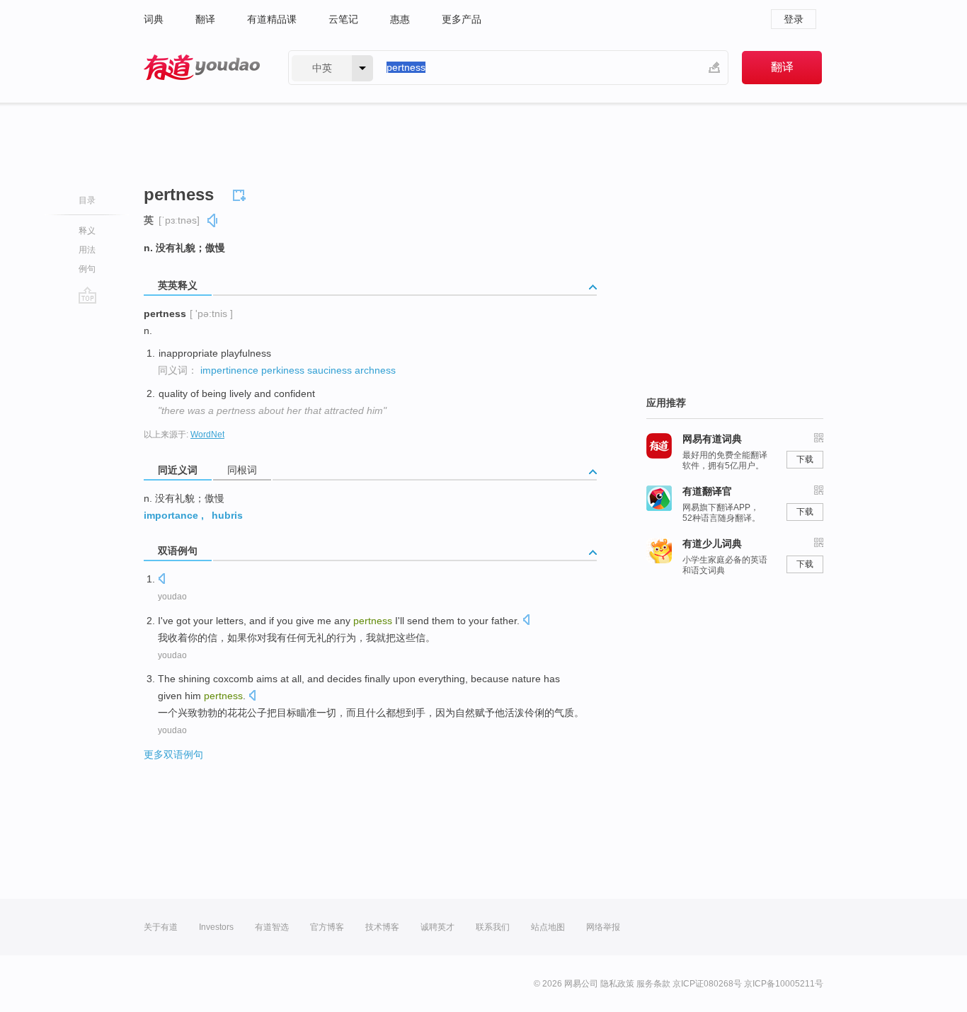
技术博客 (382, 927)
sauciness (329, 370)
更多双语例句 (173, 754)
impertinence (229, 370)
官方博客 (327, 927)
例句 (87, 269)
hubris (227, 515)
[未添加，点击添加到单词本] (241, 193)
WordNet (207, 434)
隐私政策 (617, 984)
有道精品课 (272, 19)
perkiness (282, 370)
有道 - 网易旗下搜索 (202, 67)
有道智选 (272, 927)
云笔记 (343, 19)
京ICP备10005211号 (783, 984)
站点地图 (548, 927)
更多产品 (461, 19)
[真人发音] (213, 220)
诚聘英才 (437, 927)
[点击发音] (161, 580)
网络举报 (603, 927)
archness (375, 370)
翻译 (205, 19)
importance (171, 515)
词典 (154, 19)
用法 (87, 250)
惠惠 (400, 19)
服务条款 (653, 984)
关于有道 (161, 927)
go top (87, 295)
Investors (216, 927)
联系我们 (493, 927)
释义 (87, 231)
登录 (793, 19)
